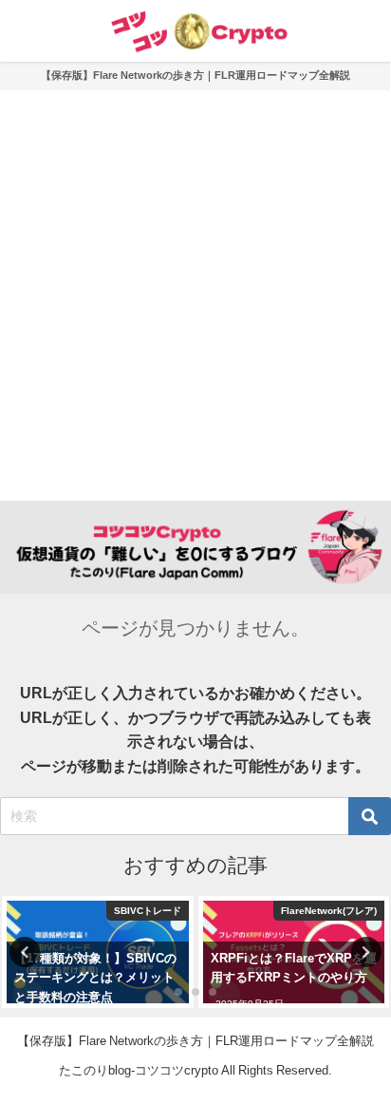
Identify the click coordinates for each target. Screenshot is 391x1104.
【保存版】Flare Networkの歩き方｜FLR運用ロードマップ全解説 (195, 75)
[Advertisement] (195, 295)
